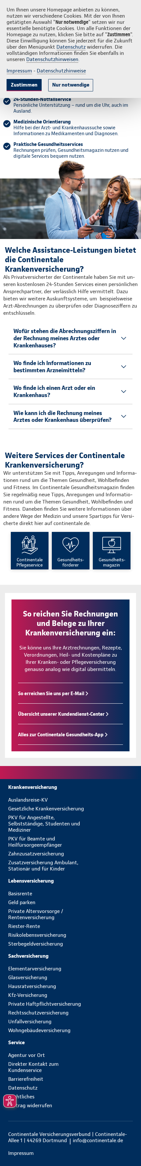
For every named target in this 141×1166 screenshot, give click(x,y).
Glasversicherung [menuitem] (27, 977)
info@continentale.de (98, 1140)
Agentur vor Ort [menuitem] (26, 1055)
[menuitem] (70, 787)
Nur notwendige (70, 85)
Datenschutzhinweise (61, 71)
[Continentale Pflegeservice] (30, 550)
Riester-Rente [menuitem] (24, 926)
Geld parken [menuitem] (21, 902)
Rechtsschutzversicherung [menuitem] (38, 1013)
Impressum (19, 71)
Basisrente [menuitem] (20, 893)
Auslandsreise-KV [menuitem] (28, 800)
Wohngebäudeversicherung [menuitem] (39, 1030)
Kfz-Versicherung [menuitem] (27, 995)
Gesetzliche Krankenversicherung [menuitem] (46, 809)
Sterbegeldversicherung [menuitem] (35, 944)
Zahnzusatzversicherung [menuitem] (36, 854)
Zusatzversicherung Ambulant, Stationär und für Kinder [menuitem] (43, 865)
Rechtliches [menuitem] (21, 1097)
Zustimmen (24, 85)
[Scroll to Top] (126, 1145)
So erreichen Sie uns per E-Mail (51, 693)
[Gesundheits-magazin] (112, 550)
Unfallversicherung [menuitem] (29, 1021)
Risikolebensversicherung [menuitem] (37, 935)
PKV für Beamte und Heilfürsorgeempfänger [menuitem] (35, 842)
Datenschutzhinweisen (52, 59)
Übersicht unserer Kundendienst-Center (61, 714)
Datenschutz (71, 47)
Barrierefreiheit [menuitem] (25, 1079)
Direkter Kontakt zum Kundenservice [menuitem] (33, 1067)
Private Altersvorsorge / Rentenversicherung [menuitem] (35, 914)
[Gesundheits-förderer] (71, 550)
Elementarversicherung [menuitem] (34, 969)
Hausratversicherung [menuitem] (32, 986)
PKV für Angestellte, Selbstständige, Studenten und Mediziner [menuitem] (44, 823)
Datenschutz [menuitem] (22, 1088)
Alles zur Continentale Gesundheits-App (61, 735)
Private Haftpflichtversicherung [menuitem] (44, 1004)
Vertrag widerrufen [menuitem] (30, 1105)
